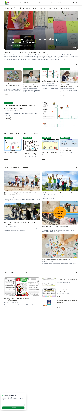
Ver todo (75, 64)
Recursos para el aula (55, 2)
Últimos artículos (23, 2)
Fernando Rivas (10, 45)
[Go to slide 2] (74, 47)
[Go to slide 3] (75, 47)
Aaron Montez (25, 88)
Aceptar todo (13, 407)
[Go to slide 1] (73, 47)
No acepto (13, 404)
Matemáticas (62, 2)
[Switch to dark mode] (77, 3)
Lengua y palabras (30, 2)
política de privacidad (6, 402)
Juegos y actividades (39, 2)
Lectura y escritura (47, 2)
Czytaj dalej (7, 118)
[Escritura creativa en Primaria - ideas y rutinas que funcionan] (41, 30)
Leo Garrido (44, 83)
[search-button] (74, 2)
